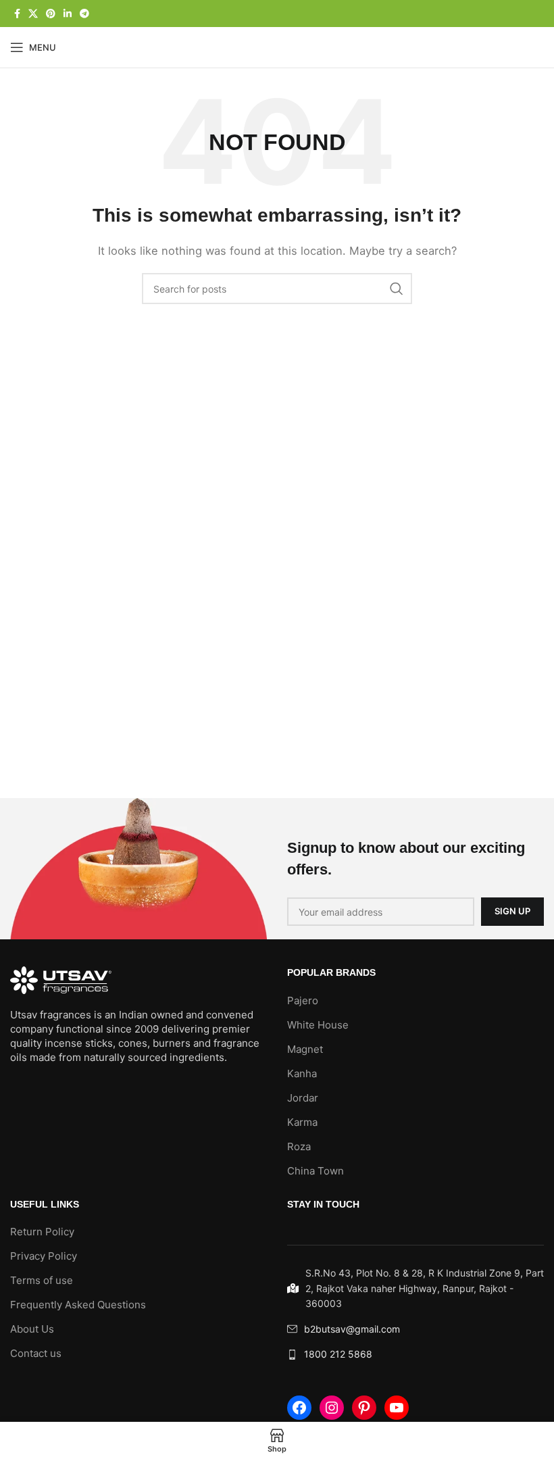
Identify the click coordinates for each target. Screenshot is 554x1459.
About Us (32, 1328)
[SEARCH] (396, 288)
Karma (302, 1122)
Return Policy (42, 1231)
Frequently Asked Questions (78, 1304)
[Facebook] (299, 1407)
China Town (315, 1170)
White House (318, 1024)
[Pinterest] (364, 1407)
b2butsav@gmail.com (352, 1329)
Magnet (305, 1049)
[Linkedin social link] (67, 14)
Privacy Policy (43, 1256)
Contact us (35, 1353)
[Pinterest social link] (50, 14)
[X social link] (33, 14)
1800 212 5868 (338, 1354)
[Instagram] (332, 1407)
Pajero (302, 1000)
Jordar (302, 1097)
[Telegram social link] (84, 14)
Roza (299, 1146)
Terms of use (41, 1280)
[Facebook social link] (17, 14)
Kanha (302, 1073)
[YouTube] (396, 1407)
